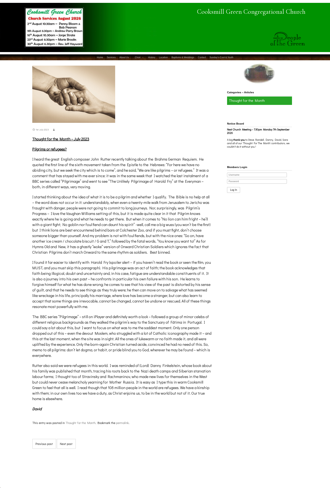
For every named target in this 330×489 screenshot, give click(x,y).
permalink (122, 423)
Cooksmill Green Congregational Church (251, 12)
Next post (66, 444)
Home (100, 57)
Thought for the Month (80, 423)
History (151, 57)
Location (163, 57)
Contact (202, 57)
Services (111, 57)
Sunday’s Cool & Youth (221, 57)
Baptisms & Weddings (182, 57)
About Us (124, 57)
